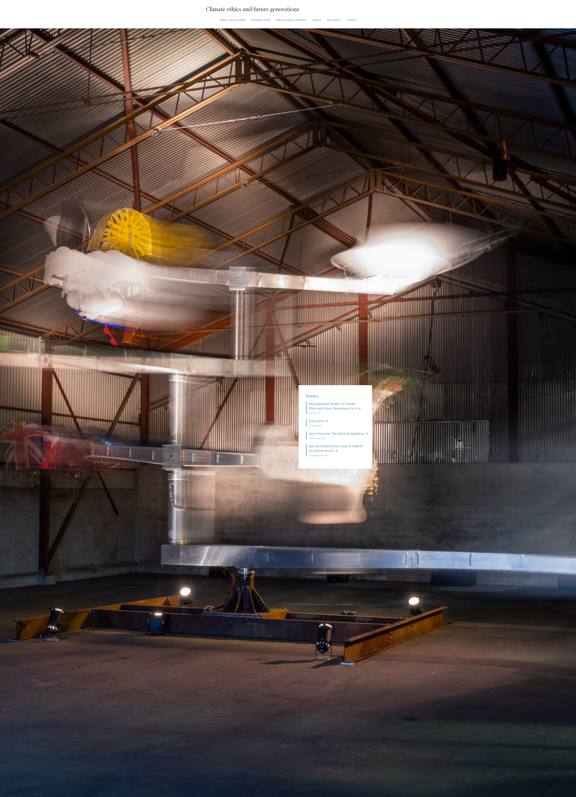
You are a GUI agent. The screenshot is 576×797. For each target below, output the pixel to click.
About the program (232, 20)
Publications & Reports (291, 20)
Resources (334, 20)
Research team (260, 20)
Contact (352, 20)
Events (316, 20)
